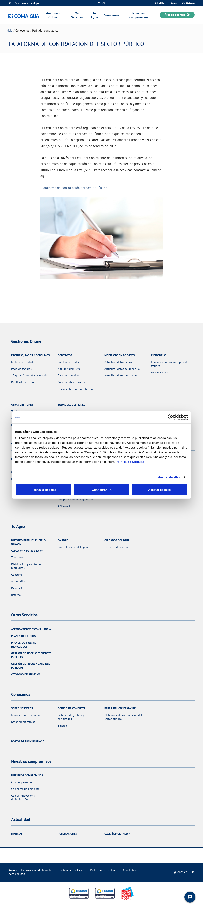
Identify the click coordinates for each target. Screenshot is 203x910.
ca (103, 3)
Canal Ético (130, 870)
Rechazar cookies (43, 489)
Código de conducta (71, 708)
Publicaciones (67, 833)
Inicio (9, 30)
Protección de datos (102, 870)
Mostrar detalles (168, 477)
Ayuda (174, 3)
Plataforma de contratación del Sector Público (73, 187)
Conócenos (111, 15)
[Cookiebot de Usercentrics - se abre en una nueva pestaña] (170, 417)
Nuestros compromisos (138, 15)
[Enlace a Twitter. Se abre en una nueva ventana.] (193, 872)
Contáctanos (188, 3)
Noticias (16, 833)
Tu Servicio (77, 15)
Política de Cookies (130, 461)
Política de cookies (70, 870)
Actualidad (160, 3)
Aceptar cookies (159, 489)
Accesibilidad (16, 874)
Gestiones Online (53, 15)
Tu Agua (94, 15)
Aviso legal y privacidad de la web (29, 870)
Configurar (99, 489)
